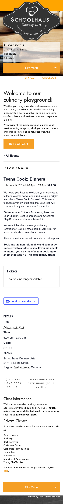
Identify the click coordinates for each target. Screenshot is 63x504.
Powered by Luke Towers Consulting (43, 497)
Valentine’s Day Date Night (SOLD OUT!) (41, 383)
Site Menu (31, 68)
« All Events (11, 155)
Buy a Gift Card (18, 144)
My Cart (31, 78)
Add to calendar (21, 301)
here (6, 471)
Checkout (49, 78)
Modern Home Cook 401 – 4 (13, 383)
